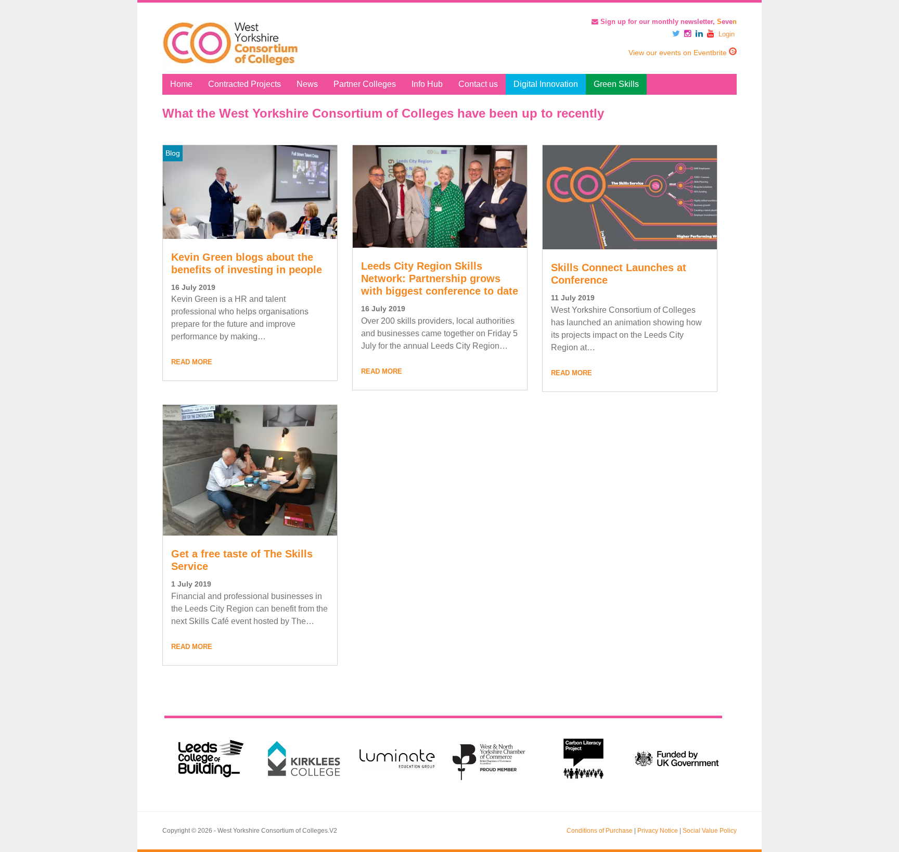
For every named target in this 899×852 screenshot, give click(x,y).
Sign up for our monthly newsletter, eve (667, 22)
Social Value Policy (710, 830)
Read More (191, 362)
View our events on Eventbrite (678, 52)
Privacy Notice (657, 830)
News (307, 84)
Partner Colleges (364, 84)
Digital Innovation (545, 84)
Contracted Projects (244, 84)
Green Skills (616, 84)
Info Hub (427, 84)
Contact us (478, 84)
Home (181, 84)
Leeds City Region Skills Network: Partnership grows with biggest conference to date (439, 278)
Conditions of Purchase (600, 830)
